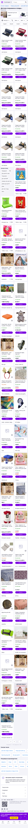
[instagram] (7, 809)
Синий (18, 24)
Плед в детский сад (20, 750)
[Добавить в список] (12, 37)
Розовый (25, 24)
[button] (20, 190)
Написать (7, 275)
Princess (22, 766)
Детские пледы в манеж (7, 750)
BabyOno (3, 762)
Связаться (7, 48)
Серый (4, 24)
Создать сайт (14, 817)
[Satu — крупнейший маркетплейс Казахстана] (2, 2)
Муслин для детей (5, 755)
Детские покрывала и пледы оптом (9, 771)
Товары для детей (15, 5)
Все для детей (16, 755)
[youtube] (2, 809)
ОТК (15, 762)
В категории (7, 2)
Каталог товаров (5, 5)
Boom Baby (21, 762)
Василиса (3, 766)
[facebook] (4, 809)
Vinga (10, 762)
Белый (11, 24)
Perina (10, 766)
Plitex (16, 766)
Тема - (7, 799)
